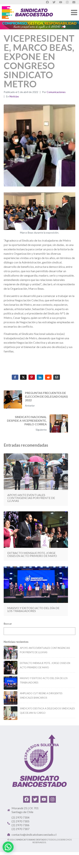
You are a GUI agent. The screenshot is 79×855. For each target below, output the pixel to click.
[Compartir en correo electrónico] (56, 377)
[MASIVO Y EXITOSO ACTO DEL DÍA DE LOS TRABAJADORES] (10, 683)
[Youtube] (43, 799)
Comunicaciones (56, 92)
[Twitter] (35, 799)
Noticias (14, 96)
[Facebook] (26, 799)
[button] (8, 847)
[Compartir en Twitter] (23, 377)
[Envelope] (73, 2)
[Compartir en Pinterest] (31, 377)
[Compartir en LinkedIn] (40, 377)
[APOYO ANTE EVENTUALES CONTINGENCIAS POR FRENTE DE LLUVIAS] (10, 652)
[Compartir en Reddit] (48, 377)
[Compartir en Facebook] (15, 377)
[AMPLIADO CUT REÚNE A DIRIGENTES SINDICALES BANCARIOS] (10, 698)
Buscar (8, 623)
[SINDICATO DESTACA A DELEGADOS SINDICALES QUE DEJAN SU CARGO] (10, 713)
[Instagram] (52, 799)
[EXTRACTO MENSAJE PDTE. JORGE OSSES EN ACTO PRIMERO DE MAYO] (10, 668)
